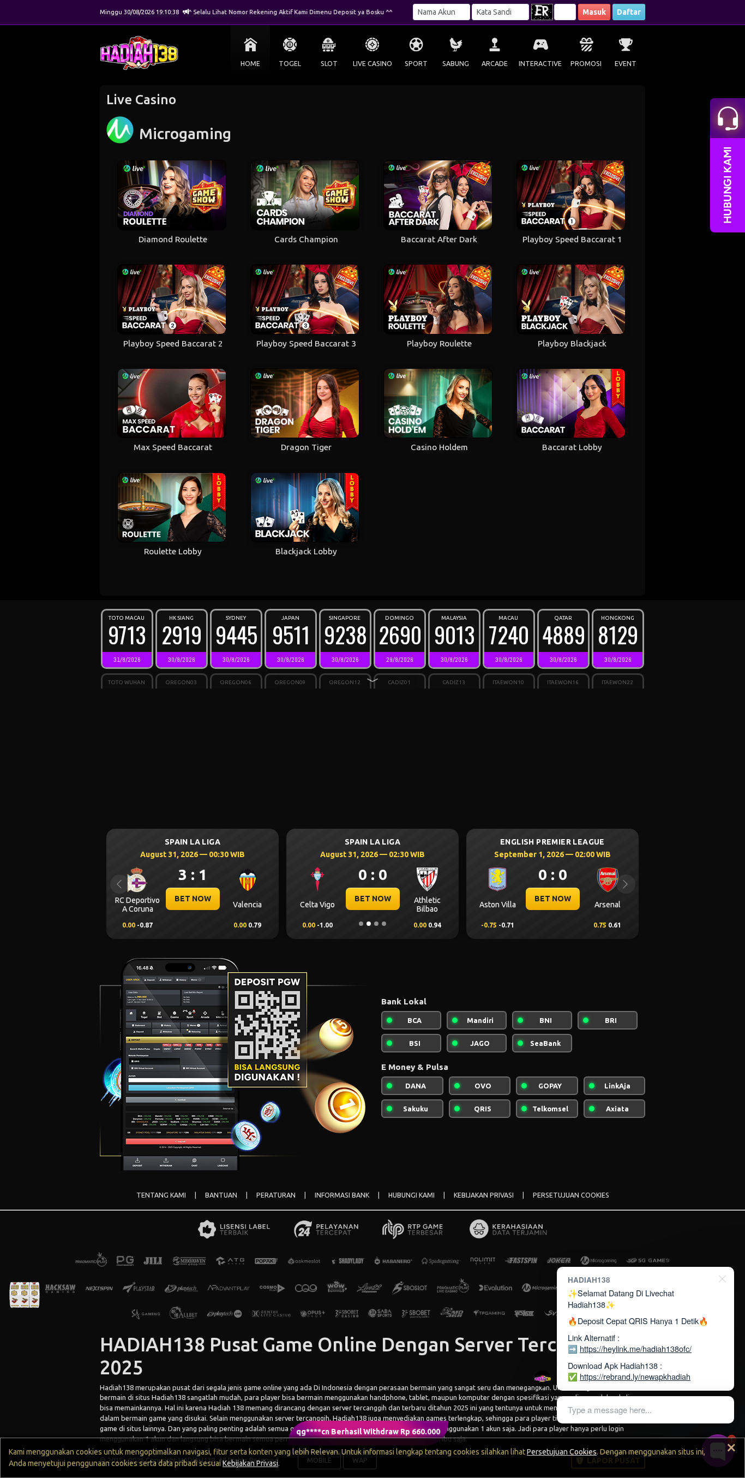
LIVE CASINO (372, 63)
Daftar (629, 12)
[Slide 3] (376, 923)
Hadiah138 (117, 1387)
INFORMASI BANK (342, 1195)
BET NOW (193, 898)
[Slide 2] (369, 923)
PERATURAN (276, 1195)
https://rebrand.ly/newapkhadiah (635, 1376)
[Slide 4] (384, 923)
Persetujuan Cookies (562, 1451)
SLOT (329, 63)
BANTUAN (221, 1195)
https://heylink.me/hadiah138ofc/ (636, 1348)
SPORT (416, 63)
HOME (250, 63)
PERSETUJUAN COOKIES (571, 1195)
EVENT (625, 63)
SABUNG (455, 63)
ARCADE (495, 63)
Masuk (594, 12)
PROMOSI (586, 63)
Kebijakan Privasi (250, 1463)
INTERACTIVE (540, 63)
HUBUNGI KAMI (411, 1195)
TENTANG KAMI (161, 1195)
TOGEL (290, 63)
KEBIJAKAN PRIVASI (484, 1195)
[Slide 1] (361, 923)
